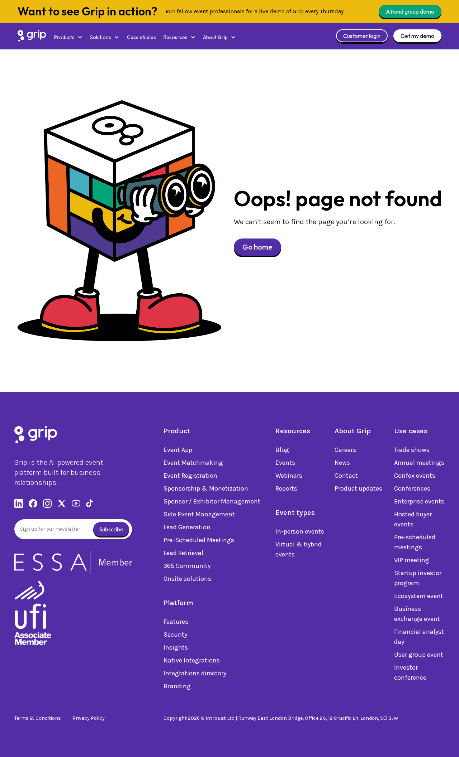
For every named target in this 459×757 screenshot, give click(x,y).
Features (176, 622)
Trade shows (412, 450)
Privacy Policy (88, 718)
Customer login (361, 35)
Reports (286, 488)
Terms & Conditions (37, 718)
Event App (178, 450)
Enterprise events (419, 501)
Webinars (288, 475)
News (342, 463)
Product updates (358, 488)
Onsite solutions (187, 579)
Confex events (414, 475)
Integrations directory (195, 673)
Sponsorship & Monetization (206, 488)
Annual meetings (419, 463)
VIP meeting (411, 560)
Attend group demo (410, 11)
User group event (418, 655)
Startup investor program (417, 578)
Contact (346, 475)
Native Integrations (192, 660)
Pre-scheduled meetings (414, 542)
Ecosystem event (418, 596)
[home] (32, 36)
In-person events (299, 531)
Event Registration (190, 475)
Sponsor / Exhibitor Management (212, 501)
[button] (68, 37)
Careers (345, 450)
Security (175, 634)
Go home (257, 246)
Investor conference (410, 672)
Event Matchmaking (193, 463)
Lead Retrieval (183, 553)
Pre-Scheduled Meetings (199, 540)
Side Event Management (199, 514)
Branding (177, 686)
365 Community (187, 566)
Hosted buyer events (413, 519)
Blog (282, 450)
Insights (176, 647)
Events (285, 463)
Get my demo (417, 35)
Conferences (412, 488)
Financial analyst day (419, 637)
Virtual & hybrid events (298, 549)
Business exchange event (417, 614)
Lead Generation (187, 527)
